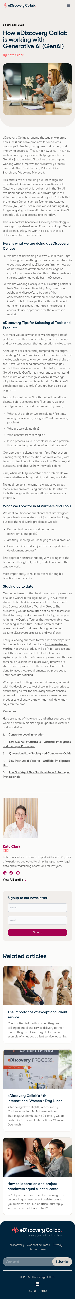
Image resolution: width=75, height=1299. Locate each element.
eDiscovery (17, 1245)
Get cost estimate (38, 1245)
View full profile (13, 879)
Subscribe (62, 1261)
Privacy (57, 1245)
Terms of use (38, 1249)
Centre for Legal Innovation (26, 734)
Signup (37, 932)
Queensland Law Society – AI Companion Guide (40, 753)
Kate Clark (11, 846)
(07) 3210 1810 (37, 1291)
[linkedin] (5, 873)
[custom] (11, 873)
